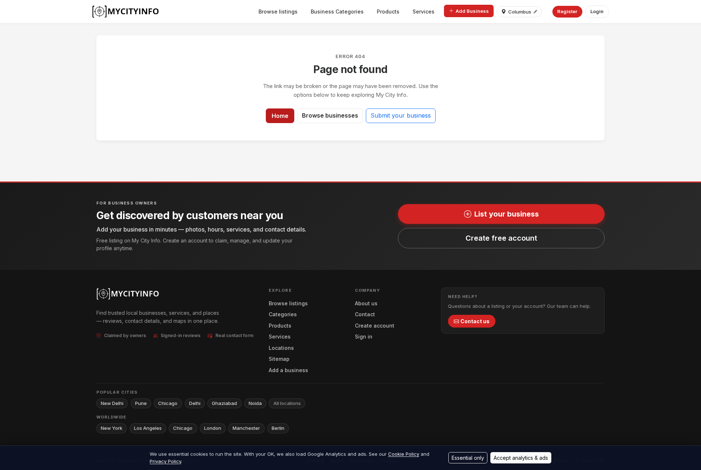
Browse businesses (330, 115)
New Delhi (112, 403)
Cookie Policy (403, 454)
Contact (365, 314)
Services (423, 11)
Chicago (167, 403)
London (212, 428)
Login (597, 11)
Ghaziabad (224, 403)
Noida (255, 403)
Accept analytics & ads (521, 458)
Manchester (246, 428)
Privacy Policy (165, 461)
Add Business (472, 11)
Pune (141, 403)
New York (111, 428)
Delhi (194, 403)
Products (388, 11)
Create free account (501, 238)
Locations (281, 348)
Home (280, 115)
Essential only (468, 458)
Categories (283, 314)
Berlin (278, 428)
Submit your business (401, 115)
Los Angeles (148, 428)
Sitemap (279, 359)
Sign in (363, 336)
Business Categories (337, 11)
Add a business (288, 370)
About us (366, 303)
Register (567, 11)
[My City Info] (126, 11)
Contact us (475, 321)
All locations (287, 403)
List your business (506, 214)
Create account (374, 325)
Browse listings (278, 11)
